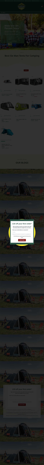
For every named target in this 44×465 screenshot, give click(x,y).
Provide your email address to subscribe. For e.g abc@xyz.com (21, 234)
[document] (22, 232)
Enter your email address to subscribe (20, 229)
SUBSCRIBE (22, 240)
